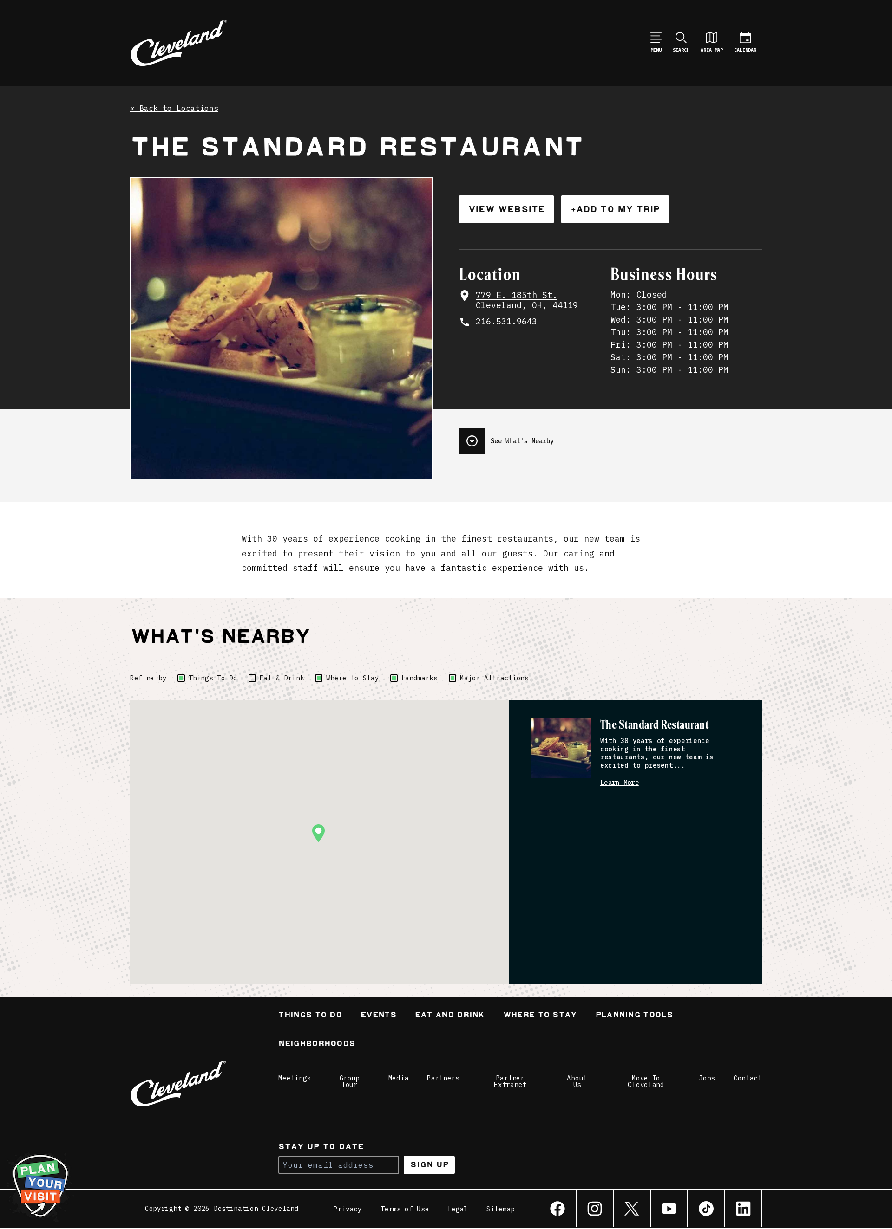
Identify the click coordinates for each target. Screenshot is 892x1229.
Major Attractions (494, 678)
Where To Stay (540, 1016)
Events (378, 1016)
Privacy (348, 1209)
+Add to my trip (615, 209)
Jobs (707, 1078)
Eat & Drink (282, 678)
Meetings (294, 1078)
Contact (748, 1078)
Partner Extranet (510, 1081)
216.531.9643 (506, 322)
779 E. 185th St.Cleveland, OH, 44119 (527, 300)
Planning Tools (634, 1016)
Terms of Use (404, 1209)
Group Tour (350, 1081)
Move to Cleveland (646, 1081)
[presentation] (610, 437)
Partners (443, 1078)
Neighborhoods (316, 1044)
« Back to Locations (174, 108)
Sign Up (429, 1165)
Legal (458, 1209)
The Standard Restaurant (654, 725)
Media (398, 1078)
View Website (506, 209)
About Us (577, 1081)
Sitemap (500, 1209)
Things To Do (213, 678)
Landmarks (419, 678)
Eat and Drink (450, 1016)
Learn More (619, 783)
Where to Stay (352, 678)
